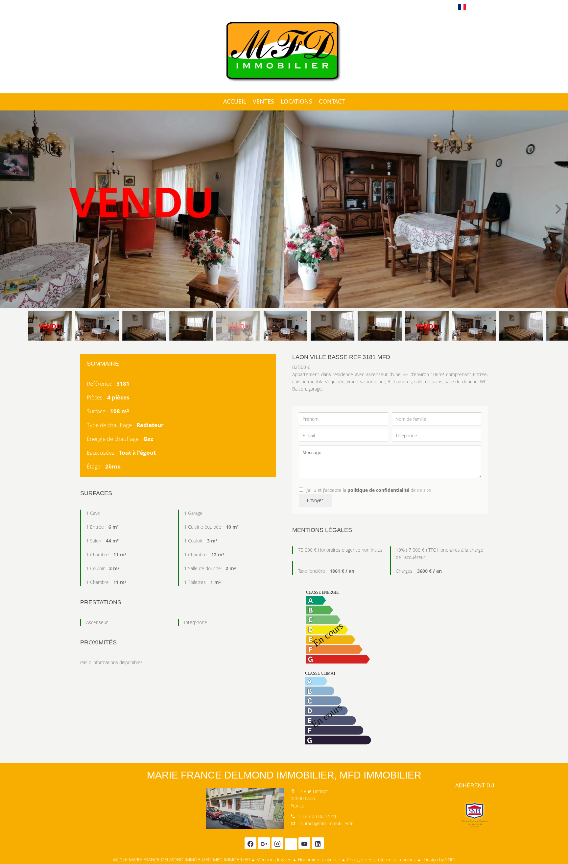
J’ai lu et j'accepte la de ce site (368, 490)
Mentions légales (273, 859)
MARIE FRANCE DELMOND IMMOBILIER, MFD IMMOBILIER (284, 775)
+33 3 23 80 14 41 (317, 816)
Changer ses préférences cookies (381, 859)
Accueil (284, 52)
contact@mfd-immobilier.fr (325, 823)
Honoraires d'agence (319, 859)
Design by (438, 859)
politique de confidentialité (378, 490)
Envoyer (315, 500)
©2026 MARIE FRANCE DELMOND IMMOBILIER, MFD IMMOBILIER (181, 859)
